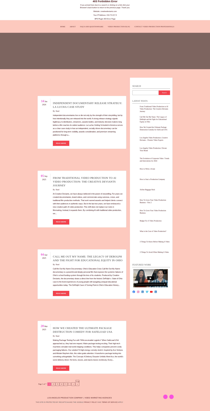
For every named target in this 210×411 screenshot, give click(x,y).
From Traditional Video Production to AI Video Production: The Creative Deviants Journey (84, 181)
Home (62, 27)
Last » (77, 383)
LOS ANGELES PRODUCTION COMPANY (65, 398)
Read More (61, 143)
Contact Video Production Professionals (154, 27)
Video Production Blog (119, 27)
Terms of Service (110, 402)
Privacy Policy (91, 402)
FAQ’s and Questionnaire (91, 27)
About (73, 27)
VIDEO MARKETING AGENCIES (98, 398)
